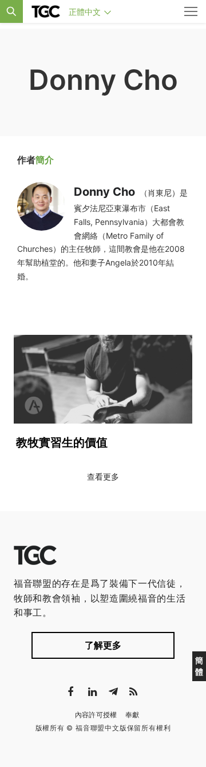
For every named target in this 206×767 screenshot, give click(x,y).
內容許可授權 (96, 714)
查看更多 (103, 476)
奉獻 (132, 714)
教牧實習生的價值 (62, 442)
